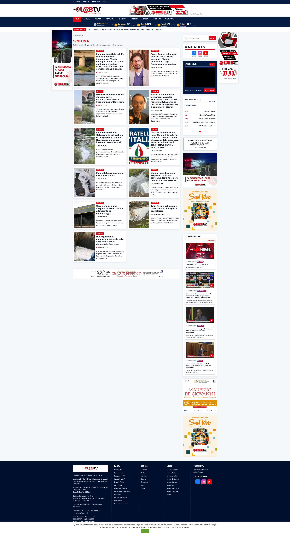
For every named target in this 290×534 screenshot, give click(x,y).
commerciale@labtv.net (86, 521)
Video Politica (172, 473)
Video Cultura (172, 482)
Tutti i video (211, 240)
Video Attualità (172, 476)
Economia (122, 19)
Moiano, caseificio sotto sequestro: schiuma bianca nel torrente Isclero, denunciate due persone (164, 177)
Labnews (117, 494)
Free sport (118, 485)
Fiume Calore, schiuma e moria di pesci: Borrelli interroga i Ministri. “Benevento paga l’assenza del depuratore (163, 59)
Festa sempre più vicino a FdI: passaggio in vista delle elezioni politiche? (198, 365)
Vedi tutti (211, 101)
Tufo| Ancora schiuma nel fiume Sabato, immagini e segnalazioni (164, 208)
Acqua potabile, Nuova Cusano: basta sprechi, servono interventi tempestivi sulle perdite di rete (125, 30)
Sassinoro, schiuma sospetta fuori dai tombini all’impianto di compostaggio (109, 210)
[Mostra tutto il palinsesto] (200, 132)
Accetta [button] (145, 531)
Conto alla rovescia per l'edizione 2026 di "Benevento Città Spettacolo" (199, 330)
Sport (145, 19)
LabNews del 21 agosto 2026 (197, 265)
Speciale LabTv (119, 479)
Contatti (86, 2)
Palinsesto (157, 19)
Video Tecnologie (173, 488)
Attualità (110, 19)
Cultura (134, 19)
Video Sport (171, 485)
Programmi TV (119, 476)
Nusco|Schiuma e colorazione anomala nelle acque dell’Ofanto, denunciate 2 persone (110, 240)
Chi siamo (76, 2)
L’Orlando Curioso (120, 488)
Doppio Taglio (119, 482)
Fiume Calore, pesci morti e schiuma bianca (109, 174)
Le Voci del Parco (120, 497)
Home (77, 19)
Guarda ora (209, 90)
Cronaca (86, 19)
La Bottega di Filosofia (122, 491)
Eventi (143, 488)
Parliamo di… (119, 501)
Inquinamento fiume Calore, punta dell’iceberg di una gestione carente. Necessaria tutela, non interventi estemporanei (109, 137)
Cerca (105, 2)
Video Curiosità (172, 491)
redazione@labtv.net (80, 513)
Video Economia (173, 479)
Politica (98, 19)
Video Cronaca (172, 470)
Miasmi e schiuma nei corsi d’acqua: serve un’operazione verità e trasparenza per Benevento (110, 98)
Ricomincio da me (120, 504)
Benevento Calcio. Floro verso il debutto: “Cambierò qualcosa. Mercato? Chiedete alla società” (198, 295)
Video (169, 494)
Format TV (169, 19)
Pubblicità (96, 2)
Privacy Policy (119, 473)
